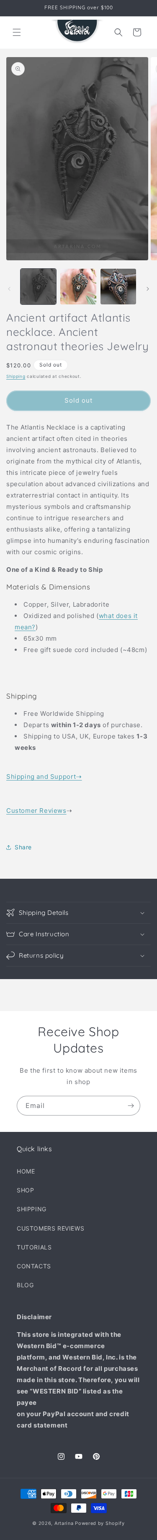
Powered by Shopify (100, 1523)
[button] (17, 32)
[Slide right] (148, 289)
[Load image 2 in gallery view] (78, 286)
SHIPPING (31, 1209)
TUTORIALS (34, 1247)
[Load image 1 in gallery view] (38, 286)
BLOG (25, 1285)
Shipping (16, 376)
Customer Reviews (36, 811)
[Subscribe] (130, 1106)
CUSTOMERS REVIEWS (50, 1228)
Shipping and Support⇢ (44, 776)
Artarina (64, 1523)
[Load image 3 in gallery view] (118, 286)
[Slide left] (9, 289)
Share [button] (23, 847)
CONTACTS (34, 1266)
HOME (26, 1171)
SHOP (25, 1190)
